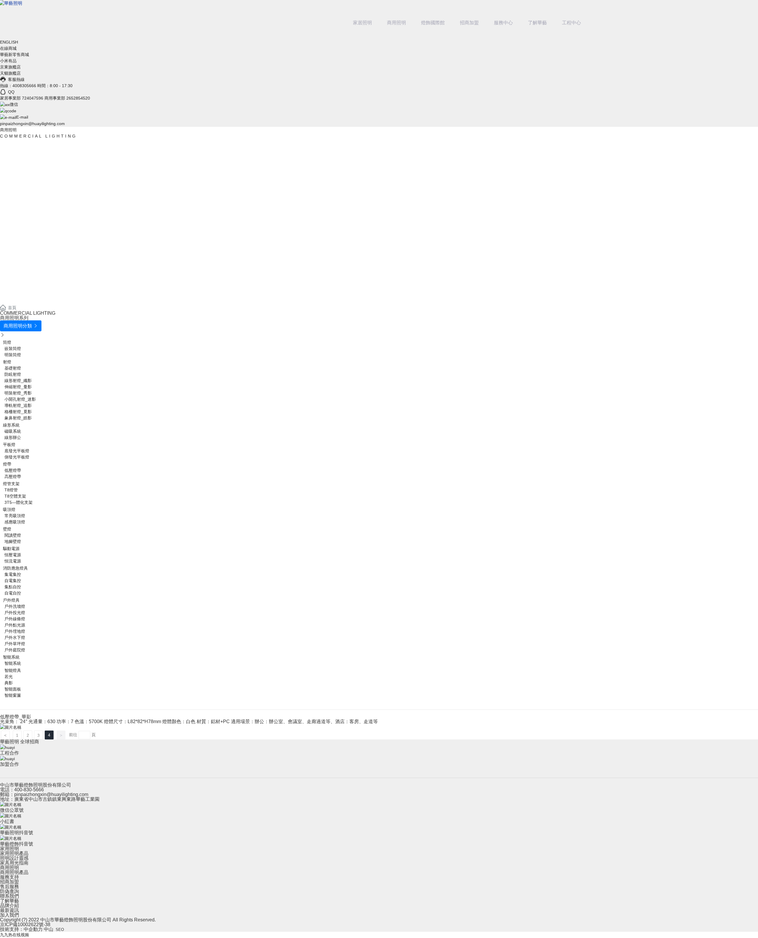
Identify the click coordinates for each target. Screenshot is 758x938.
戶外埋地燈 (14, 631)
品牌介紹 (9, 905)
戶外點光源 (14, 625)
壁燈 (7, 529)
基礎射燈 (12, 368)
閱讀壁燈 (12, 535)
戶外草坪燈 (14, 643)
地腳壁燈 (12, 541)
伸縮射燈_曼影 (18, 386)
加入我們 (9, 915)
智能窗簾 (12, 695)
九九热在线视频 (14, 934)
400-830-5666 (29, 789)
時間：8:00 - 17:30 (55, 85)
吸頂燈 (9, 509)
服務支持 (9, 877)
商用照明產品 (14, 872)
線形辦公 (12, 437)
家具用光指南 (14, 862)
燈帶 (7, 464)
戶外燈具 (11, 600)
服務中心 (503, 22)
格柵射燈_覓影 (18, 411)
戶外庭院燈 (14, 650)
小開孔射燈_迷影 (20, 399)
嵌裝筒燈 (12, 348)
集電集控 (12, 574)
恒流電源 (12, 561)
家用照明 (9, 848)
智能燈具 (12, 670)
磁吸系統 (12, 431)
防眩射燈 (12, 374)
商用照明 (396, 22)
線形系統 (11, 425)
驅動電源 (11, 548)
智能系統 (11, 657)
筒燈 (7, 342)
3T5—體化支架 (18, 502)
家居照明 (362, 22)
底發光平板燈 (16, 450)
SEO (60, 929)
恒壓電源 (12, 554)
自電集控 (12, 580)
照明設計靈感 (14, 858)
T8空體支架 (15, 496)
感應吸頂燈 (14, 522)
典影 (8, 682)
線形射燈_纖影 (18, 380)
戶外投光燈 (14, 612)
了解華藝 (537, 22)
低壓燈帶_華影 (15, 716)
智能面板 (12, 689)
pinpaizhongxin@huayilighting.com (32, 123)
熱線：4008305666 (18, 85)
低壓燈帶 (12, 470)
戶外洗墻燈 (14, 606)
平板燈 (9, 444)
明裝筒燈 (12, 354)
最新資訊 (9, 910)
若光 (8, 676)
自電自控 (12, 593)
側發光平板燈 (16, 457)
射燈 (7, 361)
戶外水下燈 (14, 637)
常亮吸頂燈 (14, 515)
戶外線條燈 (14, 618)
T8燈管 (11, 490)
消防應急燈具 (15, 568)
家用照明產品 (14, 853)
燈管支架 (11, 483)
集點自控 (12, 586)
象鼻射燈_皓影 (18, 418)
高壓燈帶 (12, 476)
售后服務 (9, 886)
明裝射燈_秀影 (18, 393)
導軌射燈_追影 (18, 405)
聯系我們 (9, 896)
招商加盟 (469, 22)
